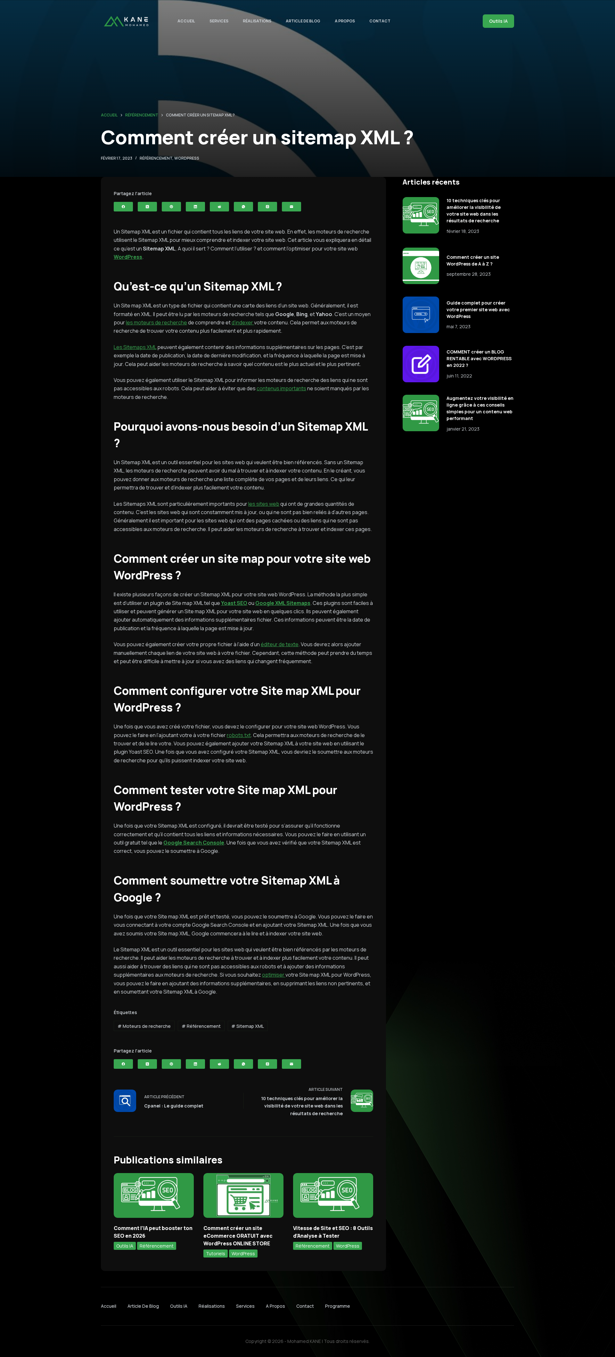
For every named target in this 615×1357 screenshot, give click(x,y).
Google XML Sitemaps (282, 603)
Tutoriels (215, 1253)
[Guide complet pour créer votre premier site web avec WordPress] (421, 315)
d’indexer (243, 322)
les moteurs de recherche (156, 322)
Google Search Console (193, 842)
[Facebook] (123, 206)
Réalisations (257, 21)
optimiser (273, 974)
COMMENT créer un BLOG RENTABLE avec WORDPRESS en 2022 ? (479, 358)
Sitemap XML (247, 1026)
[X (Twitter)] (147, 206)
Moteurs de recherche (144, 1026)
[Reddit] (219, 206)
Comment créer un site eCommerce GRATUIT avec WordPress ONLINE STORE (238, 1236)
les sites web (263, 503)
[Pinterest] (171, 206)
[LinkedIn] (195, 206)
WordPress (186, 158)
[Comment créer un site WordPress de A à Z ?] (421, 266)
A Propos (345, 21)
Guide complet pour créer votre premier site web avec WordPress (478, 309)
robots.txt (239, 735)
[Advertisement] (458, 490)
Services (218, 21)
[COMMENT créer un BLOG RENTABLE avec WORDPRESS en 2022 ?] (421, 364)
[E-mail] (291, 206)
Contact (379, 21)
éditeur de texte (280, 644)
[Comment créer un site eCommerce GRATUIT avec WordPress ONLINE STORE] (243, 1195)
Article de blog (303, 21)
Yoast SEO (234, 603)
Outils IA (498, 21)
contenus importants (281, 388)
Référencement (156, 158)
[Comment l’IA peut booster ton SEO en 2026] (154, 1195)
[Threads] (267, 206)
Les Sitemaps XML (135, 347)
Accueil (186, 21)
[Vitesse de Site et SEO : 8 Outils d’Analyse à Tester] (333, 1195)
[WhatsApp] (243, 206)
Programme (337, 1306)
